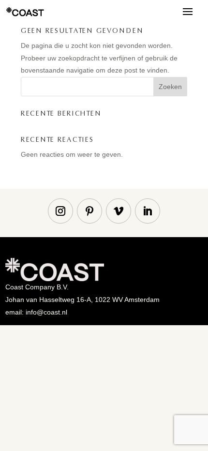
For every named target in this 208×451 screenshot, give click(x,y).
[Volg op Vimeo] (118, 211)
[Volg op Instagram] (60, 211)
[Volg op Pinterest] (89, 211)
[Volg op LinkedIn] (147, 211)
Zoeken (170, 86)
